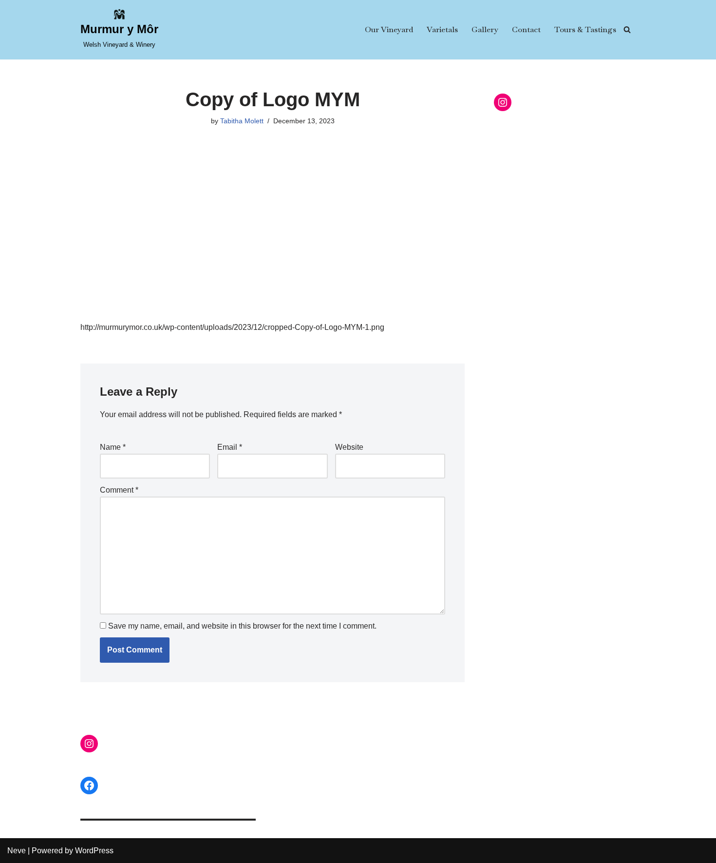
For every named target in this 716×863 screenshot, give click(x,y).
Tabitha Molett (242, 121)
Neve (16, 850)
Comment (119, 490)
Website (349, 447)
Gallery (484, 29)
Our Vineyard (389, 29)
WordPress (94, 850)
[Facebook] (89, 785)
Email (229, 447)
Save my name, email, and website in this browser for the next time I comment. (242, 626)
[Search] (627, 29)
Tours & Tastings (585, 29)
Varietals (442, 29)
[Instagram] (502, 102)
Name (113, 447)
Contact (526, 29)
